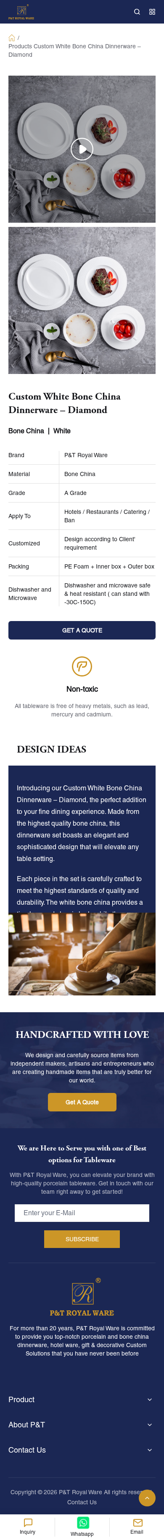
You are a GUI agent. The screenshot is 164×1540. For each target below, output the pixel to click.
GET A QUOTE (82, 630)
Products (20, 46)
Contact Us (82, 1502)
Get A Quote (82, 1102)
